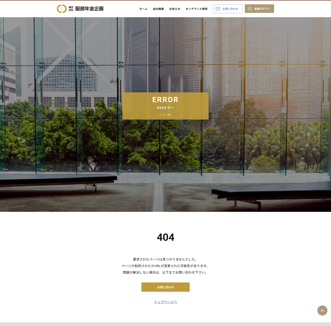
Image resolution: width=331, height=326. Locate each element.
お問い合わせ (230, 9)
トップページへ (165, 301)
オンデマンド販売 (197, 9)
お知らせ (174, 9)
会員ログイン (262, 8)
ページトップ (322, 310)
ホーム (143, 9)
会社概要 (158, 9)
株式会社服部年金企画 (80, 8)
